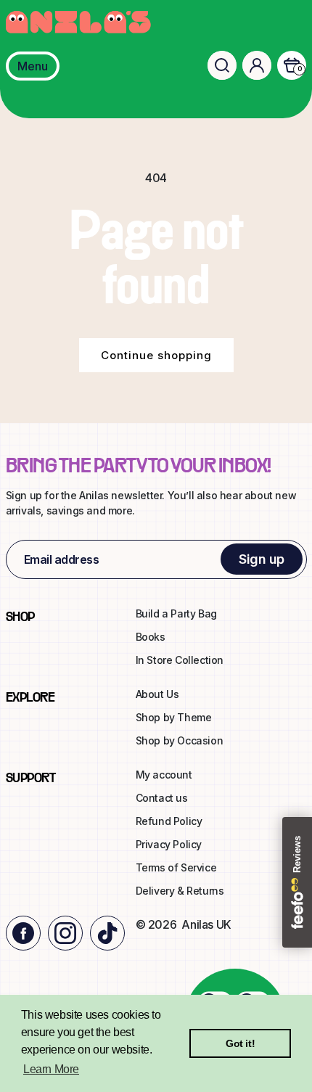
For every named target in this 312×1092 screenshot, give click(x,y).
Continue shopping (156, 355)
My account (164, 774)
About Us (157, 694)
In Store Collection (179, 660)
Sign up (261, 559)
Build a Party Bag (176, 613)
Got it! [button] (240, 1043)
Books (150, 637)
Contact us (162, 798)
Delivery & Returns (180, 890)
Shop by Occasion (179, 740)
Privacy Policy (169, 844)
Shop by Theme (174, 717)
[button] (222, 65)
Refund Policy (169, 821)
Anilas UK (206, 924)
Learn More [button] (51, 1069)
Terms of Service (176, 867)
